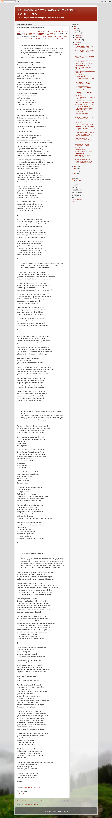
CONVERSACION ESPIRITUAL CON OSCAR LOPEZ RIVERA (85, 51)
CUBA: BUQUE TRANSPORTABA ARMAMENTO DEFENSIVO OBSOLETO (84, 110)
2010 (75, 168)
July (76, 44)
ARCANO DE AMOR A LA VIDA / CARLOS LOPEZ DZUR (83, 64)
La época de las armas (59, 35)
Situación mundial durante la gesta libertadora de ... (84, 79)
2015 (75, 26)
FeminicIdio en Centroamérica (83, 90)
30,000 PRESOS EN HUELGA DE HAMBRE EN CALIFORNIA (84, 105)
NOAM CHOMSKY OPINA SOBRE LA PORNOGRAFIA (84, 118)
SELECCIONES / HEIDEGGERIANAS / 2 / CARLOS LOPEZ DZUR (85, 97)
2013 (75, 31)
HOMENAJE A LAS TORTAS (34, 38)
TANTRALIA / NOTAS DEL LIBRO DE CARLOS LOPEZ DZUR (84, 162)
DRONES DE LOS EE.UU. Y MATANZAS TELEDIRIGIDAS (83, 86)
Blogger (66, 811)
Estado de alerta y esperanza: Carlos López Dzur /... (83, 75)
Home (43, 801)
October (77, 37)
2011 (75, 166)
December (78, 33)
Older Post (64, 801)
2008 (75, 173)
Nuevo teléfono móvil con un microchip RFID (82, 156)
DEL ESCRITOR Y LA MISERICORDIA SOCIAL (82, 139)
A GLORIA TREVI (79, 54)
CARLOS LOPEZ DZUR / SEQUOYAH (37, 31)
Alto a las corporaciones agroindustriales (81, 114)
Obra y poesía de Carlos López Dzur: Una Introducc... (83, 68)
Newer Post (21, 801)
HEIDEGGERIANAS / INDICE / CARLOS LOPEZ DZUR (83, 145)
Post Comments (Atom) (31, 804)
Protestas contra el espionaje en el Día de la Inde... (84, 152)
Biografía (19, 31)
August (77, 42)
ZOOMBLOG (21, 38)
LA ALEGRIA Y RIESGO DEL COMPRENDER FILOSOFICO (84, 135)
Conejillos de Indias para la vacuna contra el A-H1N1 (84, 57)
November (78, 35)
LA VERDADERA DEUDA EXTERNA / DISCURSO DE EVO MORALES (85, 125)
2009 (75, 171)
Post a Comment (24, 794)
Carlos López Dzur (77, 181)
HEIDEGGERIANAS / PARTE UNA (84, 142)
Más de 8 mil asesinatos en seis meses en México (83, 148)
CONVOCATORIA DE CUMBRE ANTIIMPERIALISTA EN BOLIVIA (84, 101)
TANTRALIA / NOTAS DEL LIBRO (53, 38)
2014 (75, 28)
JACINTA (47, 35)
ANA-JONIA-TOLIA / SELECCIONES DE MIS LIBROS (85, 60)
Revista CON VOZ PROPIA (44, 37)
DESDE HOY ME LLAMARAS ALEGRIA (40, 33)
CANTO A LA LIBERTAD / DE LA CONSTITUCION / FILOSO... (83, 83)
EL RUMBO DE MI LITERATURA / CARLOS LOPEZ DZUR (84, 47)
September (78, 40)
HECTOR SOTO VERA (60, 37)
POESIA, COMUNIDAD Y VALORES (84, 132)
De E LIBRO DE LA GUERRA (33, 35)
